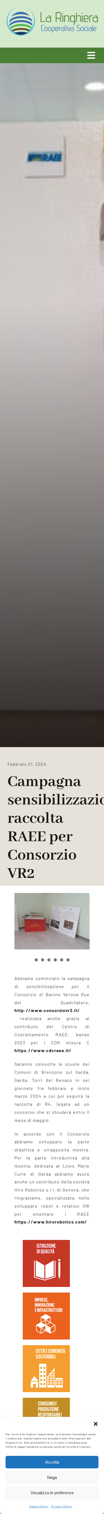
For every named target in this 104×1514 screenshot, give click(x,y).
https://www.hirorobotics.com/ (50, 1221)
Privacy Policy (61, 1506)
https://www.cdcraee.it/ (43, 1050)
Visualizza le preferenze (52, 1492)
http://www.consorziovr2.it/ (47, 1010)
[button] (95, 1424)
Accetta (52, 1462)
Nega (52, 1477)
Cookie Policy (39, 1506)
